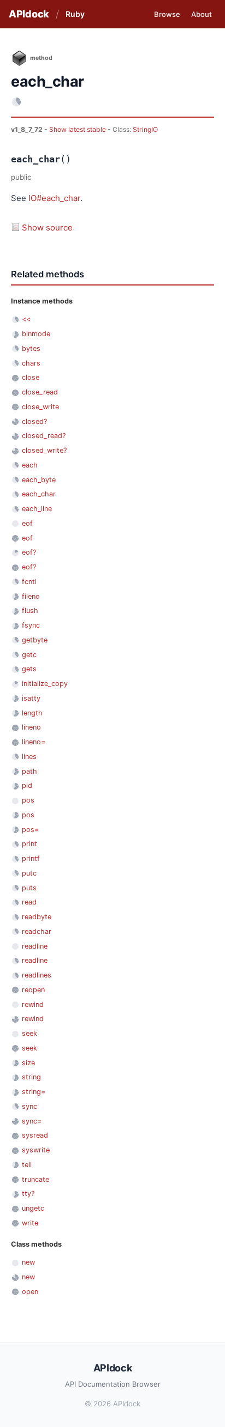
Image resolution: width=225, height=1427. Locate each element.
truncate (35, 1179)
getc (29, 655)
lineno (31, 727)
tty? (28, 1193)
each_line (37, 509)
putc (29, 873)
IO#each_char (54, 198)
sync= (32, 1121)
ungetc (33, 1208)
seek (29, 1033)
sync (29, 1106)
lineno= (33, 742)
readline (35, 946)
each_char (39, 494)
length (32, 713)
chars (31, 363)
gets (29, 669)
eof (27, 523)
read (29, 902)
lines (29, 756)
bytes (31, 348)
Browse (167, 14)
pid (27, 785)
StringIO (145, 129)
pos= (30, 829)
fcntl (29, 582)
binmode (36, 334)
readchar (36, 931)
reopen (33, 990)
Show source (47, 227)
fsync (31, 625)
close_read (40, 392)
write (30, 1223)
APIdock (29, 14)
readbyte (36, 917)
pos (28, 800)
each (30, 465)
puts (29, 888)
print (29, 844)
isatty (31, 698)
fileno (31, 596)
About (201, 14)
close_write (40, 407)
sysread (35, 1135)
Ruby (75, 14)
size (28, 1063)
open (30, 1292)
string (31, 1077)
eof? (29, 552)
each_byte (39, 480)
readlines (36, 975)
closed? (34, 421)
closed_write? (44, 450)
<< (26, 319)
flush (30, 610)
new (28, 1262)
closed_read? (44, 436)
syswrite (36, 1150)
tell (27, 1165)
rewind (33, 1004)
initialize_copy (45, 683)
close (30, 377)
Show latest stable (78, 129)
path (29, 771)
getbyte (35, 640)
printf (31, 858)
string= (33, 1092)
